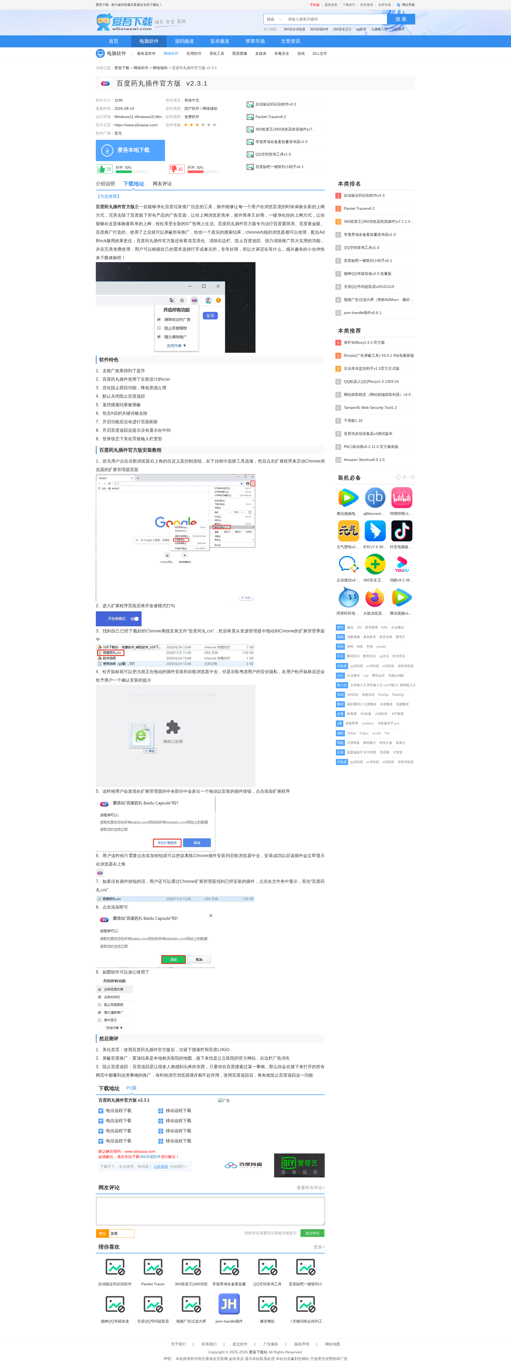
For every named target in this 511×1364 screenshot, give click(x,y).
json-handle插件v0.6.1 (358, 312)
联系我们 (209, 1344)
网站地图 (332, 1344)
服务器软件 (146, 53)
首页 (113, 41)
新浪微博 (371, 627)
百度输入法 (379, 29)
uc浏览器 (372, 666)
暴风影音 (369, 637)
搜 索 (400, 19)
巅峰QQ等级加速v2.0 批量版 (364, 273)
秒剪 (370, 646)
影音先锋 (386, 637)
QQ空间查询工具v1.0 (273, 154)
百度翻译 (370, 704)
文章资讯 (290, 41)
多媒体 (260, 53)
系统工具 (216, 53)
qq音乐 (384, 656)
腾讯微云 (369, 743)
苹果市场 (255, 41)
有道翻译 (386, 704)
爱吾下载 (102, 5)
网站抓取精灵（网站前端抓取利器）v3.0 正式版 (376, 394)
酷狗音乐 (369, 656)
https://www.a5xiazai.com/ (136, 125)
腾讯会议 (378, 675)
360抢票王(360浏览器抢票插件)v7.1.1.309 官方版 (287, 129)
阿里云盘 (386, 743)
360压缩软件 (319, 29)
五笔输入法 (358, 685)
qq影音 (361, 29)
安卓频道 (219, 41)
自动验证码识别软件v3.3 (276, 104)
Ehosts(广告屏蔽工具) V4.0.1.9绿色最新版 (375, 355)
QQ (359, 627)
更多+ (319, 1247)
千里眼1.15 (349, 420)
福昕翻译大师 (356, 704)
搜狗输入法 (408, 685)
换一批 (408, 477)
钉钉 (384, 627)
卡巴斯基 (397, 714)
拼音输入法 (375, 685)
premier (381, 646)
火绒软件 (381, 714)
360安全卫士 (342, 29)
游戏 (301, 53)
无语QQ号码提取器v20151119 (365, 286)
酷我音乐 (353, 656)
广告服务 (270, 1344)
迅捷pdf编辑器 (398, 675)
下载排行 (349, 5)
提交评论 (312, 1233)
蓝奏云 (400, 743)
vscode (376, 733)
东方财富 (370, 752)
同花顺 (384, 752)
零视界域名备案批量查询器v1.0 (281, 142)
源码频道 (184, 41)
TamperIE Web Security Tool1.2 (367, 407)
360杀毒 (365, 714)
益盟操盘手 (355, 752)
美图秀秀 (351, 723)
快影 (360, 646)
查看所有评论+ (311, 1187)
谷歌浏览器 (406, 666)
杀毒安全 (281, 53)
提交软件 (240, 1344)
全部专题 (384, 5)
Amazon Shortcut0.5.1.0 (360, 460)
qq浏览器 (356, 666)
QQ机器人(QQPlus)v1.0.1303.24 (368, 381)
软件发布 (366, 5)
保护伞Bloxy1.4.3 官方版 (361, 342)
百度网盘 (353, 743)
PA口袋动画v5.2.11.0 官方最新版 (367, 446)
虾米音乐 (399, 656)
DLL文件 (320, 53)
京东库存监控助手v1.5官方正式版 (368, 368)
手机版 (315, 5)
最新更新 (331, 5)
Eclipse (364, 733)
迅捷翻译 (402, 704)
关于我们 (178, 1344)
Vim (387, 733)
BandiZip (398, 694)
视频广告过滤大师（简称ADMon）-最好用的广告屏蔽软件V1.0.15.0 (376, 299)
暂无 (118, 133)
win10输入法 (392, 685)
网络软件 (171, 53)
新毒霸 (352, 714)
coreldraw (368, 723)
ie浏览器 (388, 666)
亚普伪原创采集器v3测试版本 (365, 433)
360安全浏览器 (294, 29)
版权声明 (301, 1344)
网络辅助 (160, 68)
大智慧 (397, 752)
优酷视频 (353, 637)
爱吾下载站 (142, 22)
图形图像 (239, 53)
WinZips (383, 694)
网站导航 (408, 5)
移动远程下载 (178, 1110)
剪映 (350, 646)
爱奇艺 (400, 637)
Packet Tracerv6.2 (271, 117)
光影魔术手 (386, 723)
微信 (350, 627)
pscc (397, 723)
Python (351, 733)
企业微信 (397, 627)
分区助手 (398, 29)
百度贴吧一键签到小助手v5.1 (280, 167)
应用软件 (194, 53)
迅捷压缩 (368, 694)
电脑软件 (149, 41)
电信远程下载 (118, 1110)
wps (366, 675)
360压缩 (352, 694)
